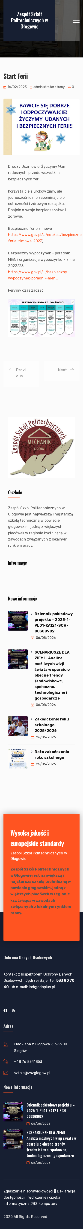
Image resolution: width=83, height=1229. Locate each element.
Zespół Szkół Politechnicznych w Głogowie (29, 20)
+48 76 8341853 (28, 1061)
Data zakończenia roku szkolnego (52, 755)
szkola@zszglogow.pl (32, 1073)
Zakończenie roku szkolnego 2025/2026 (52, 725)
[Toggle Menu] (69, 580)
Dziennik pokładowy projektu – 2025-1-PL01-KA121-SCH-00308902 (54, 622)
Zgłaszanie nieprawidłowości (28, 1191)
